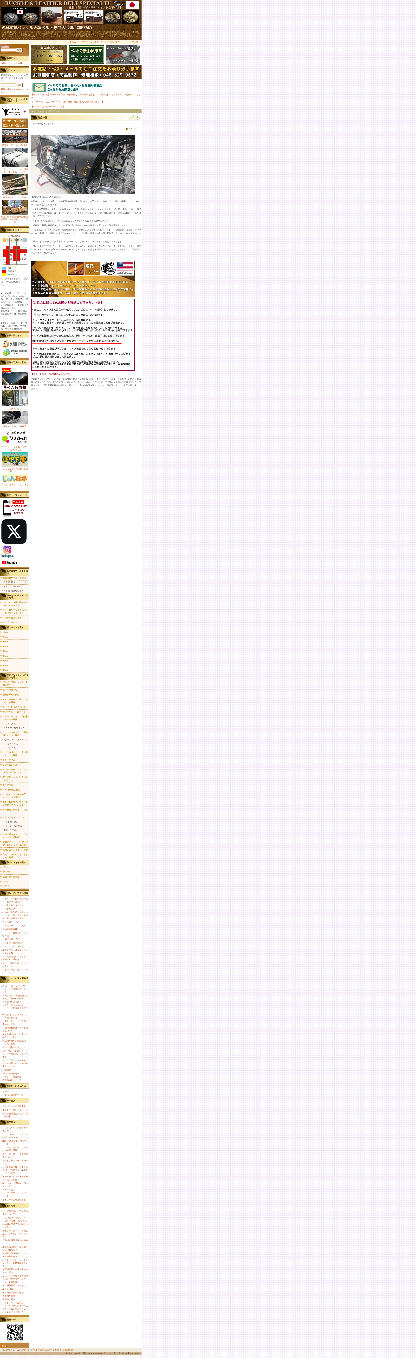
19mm (5, 632)
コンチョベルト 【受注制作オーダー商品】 (15, 753)
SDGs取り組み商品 (11, 789)
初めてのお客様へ (10, 929)
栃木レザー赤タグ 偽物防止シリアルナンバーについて (15, 1234)
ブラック (7, 867)
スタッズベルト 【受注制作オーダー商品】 (15, 718)
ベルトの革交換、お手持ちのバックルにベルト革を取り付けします (15, 1170)
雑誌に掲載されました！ (14, 1047)
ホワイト (7, 886)
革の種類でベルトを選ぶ (14, 578)
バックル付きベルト (12, 617)
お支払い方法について (13, 1095)
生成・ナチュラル (11, 877)
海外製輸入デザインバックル (15, 811)
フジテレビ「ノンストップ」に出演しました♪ (14, 448)
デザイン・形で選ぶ (12, 826)
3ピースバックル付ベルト (15, 739)
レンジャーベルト (11, 744)
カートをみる (69, 42)
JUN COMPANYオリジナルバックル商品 (15, 701)
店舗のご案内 (14, 408)
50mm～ (6, 670)
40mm (5, 660)
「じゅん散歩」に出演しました (14, 485)
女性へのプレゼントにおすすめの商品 (15, 856)
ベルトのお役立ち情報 (17, 893)
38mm (5, 656)
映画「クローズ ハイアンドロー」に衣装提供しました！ (15, 989)
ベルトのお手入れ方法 (13, 905)
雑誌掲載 (6, 1070)
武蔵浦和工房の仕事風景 (14, 426)
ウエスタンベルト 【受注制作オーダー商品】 (15, 734)
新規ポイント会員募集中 (14, 1106)
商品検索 (5, 47)
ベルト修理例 (8, 909)
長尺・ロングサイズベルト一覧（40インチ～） (15, 611)
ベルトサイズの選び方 (13, 943)
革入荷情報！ (8, 1289)
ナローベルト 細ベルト (14, 712)
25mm (5, 641)
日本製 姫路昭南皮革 (13, 590)
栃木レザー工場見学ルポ (14, 1200)
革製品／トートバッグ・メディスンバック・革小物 (15, 843)
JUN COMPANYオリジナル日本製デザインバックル (15, 803)
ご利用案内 (114, 42)
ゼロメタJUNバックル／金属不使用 (15, 683)
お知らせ (11, 1205)
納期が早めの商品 (11, 694)
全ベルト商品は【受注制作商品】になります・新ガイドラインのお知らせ (15, 1279)
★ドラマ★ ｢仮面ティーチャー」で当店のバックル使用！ (15, 1054)
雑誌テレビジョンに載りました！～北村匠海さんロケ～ (15, 1008)
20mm (5, 637)
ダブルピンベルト (11, 765)
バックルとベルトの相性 (14, 946)
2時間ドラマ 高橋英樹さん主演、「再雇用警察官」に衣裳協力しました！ (15, 998)
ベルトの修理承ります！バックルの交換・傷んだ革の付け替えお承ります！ (15, 915)
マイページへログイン (92, 42)
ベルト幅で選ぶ (10, 822)
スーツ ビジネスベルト (14, 707)
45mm (5, 665)
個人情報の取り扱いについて (15, 1350)
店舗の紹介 (68, 1350)
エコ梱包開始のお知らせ (14, 1285)
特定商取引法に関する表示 (46, 1350)
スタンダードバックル (13, 817)
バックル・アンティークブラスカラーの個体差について (15, 1263)
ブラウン (7, 872)
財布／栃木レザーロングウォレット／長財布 (15, 835)
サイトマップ (132, 42)
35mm (5, 651)
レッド (6, 881)
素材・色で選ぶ (10, 830)
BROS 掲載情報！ (11, 1073)
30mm (5, 646)
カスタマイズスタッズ (14, 728)
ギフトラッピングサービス (15, 1110)
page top (132, 129)
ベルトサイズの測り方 (13, 1312)
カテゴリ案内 (8, 1189)
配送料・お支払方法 (16, 1086)
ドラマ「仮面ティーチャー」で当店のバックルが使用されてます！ (15, 1063)
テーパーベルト (10, 748)
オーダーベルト (10, 622)
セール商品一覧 (10, 690)
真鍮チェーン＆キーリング (15, 850)
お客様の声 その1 (11, 922)
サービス (11, 1101)
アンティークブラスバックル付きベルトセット (15, 771)
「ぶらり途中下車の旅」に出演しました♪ (14, 470)
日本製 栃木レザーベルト (15, 582)
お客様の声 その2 (11, 939)
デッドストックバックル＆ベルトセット (15, 778)
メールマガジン (14, 70)
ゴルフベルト (9, 785)
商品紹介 (11, 1122)
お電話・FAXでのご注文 (13, 925)
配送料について (9, 1091)
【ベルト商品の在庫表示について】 (48, 106)
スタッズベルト (10, 724)
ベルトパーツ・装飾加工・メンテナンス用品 (15, 795)
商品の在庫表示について (14, 1217)
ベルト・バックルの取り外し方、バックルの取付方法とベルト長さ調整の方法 (15, 1306)
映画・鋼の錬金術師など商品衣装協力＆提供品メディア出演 (14, 219)
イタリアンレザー (11, 586)
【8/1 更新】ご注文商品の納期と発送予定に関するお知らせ (15, 1224)
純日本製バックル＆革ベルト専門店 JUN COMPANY (47, 27)
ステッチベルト (10, 760)
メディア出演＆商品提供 (17, 979)
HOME (33, 111)
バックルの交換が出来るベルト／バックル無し (15, 603)
